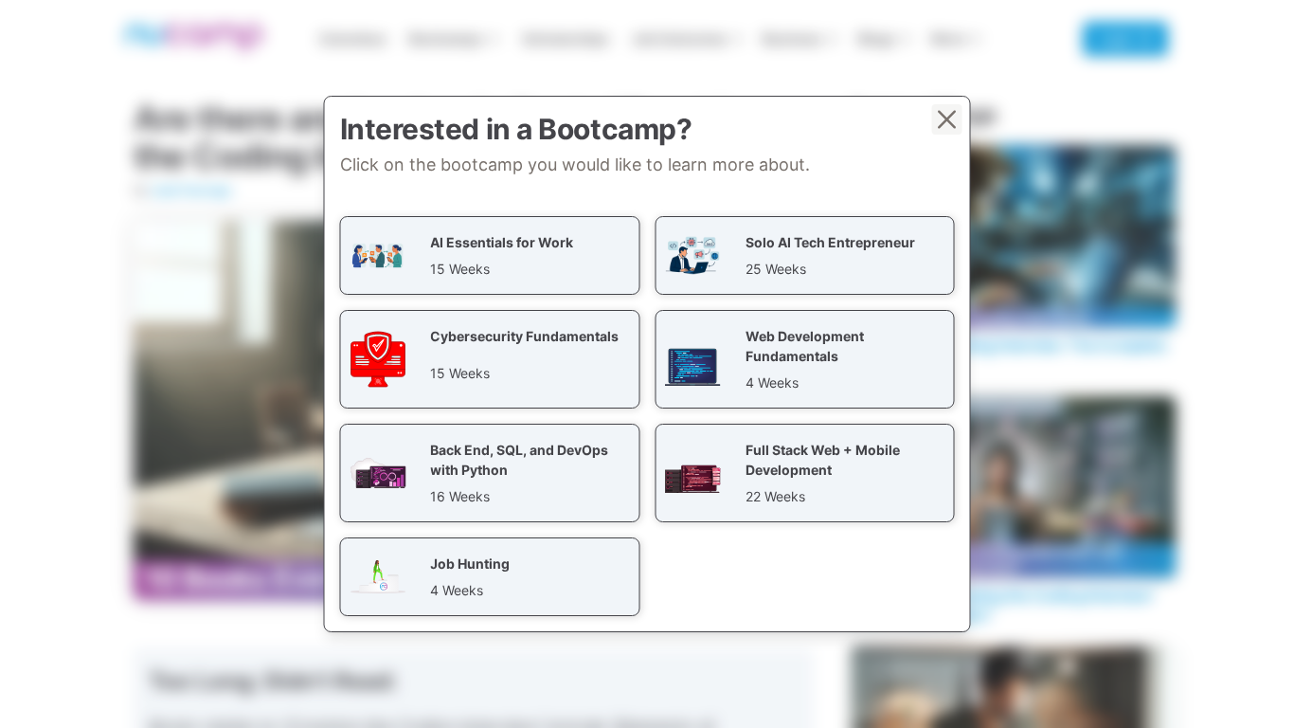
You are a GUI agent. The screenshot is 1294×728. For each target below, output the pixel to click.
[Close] (947, 119)
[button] (490, 255)
